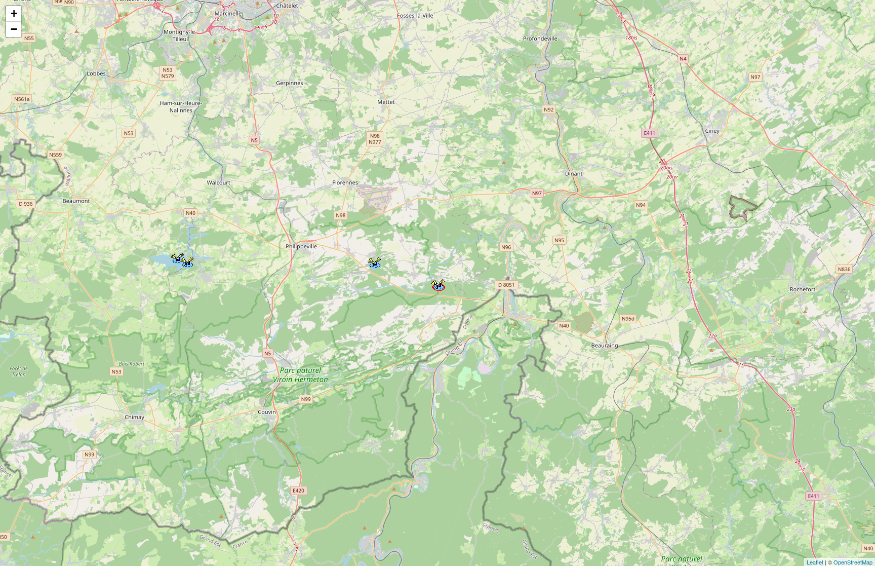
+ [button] (14, 13)
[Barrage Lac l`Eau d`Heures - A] (186, 261)
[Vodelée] (437, 283)
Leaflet (815, 562)
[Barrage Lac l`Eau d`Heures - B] (177, 257)
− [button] (14, 29)
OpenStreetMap (852, 562)
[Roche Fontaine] (374, 261)
